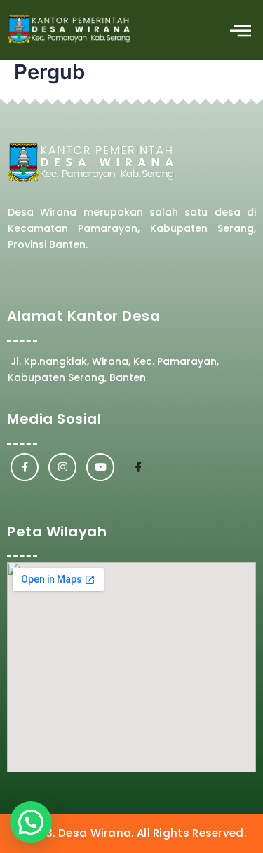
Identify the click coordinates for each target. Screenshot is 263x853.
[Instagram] (62, 467)
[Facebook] (25, 467)
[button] (240, 30)
